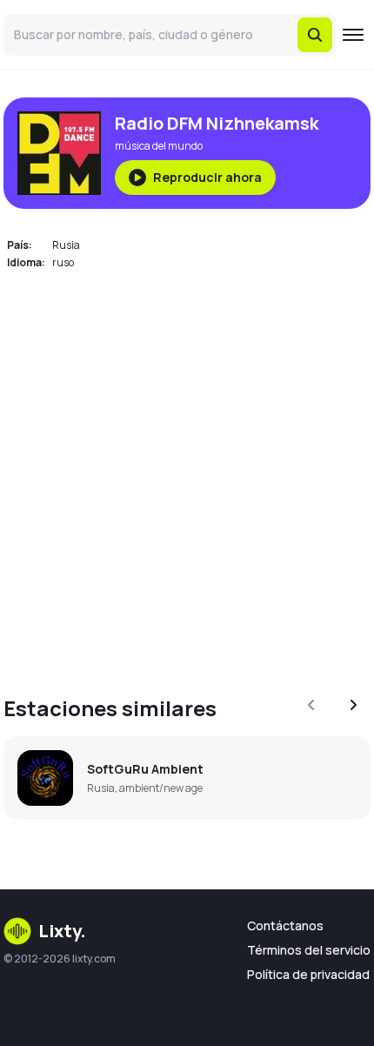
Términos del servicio (309, 950)
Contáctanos (285, 925)
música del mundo (159, 145)
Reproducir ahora (207, 177)
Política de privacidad (308, 974)
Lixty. (62, 930)
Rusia (66, 245)
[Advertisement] (187, 472)
